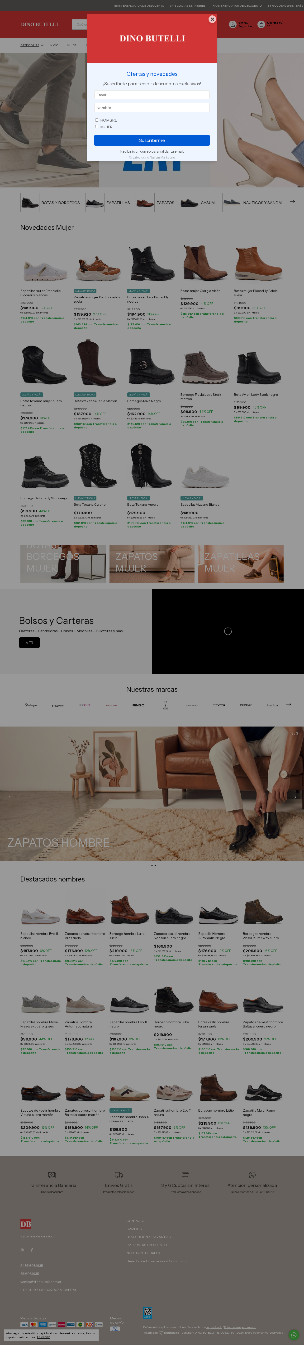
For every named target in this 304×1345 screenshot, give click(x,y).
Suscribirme (152, 140)
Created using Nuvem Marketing (152, 157)
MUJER (106, 126)
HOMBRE (108, 120)
